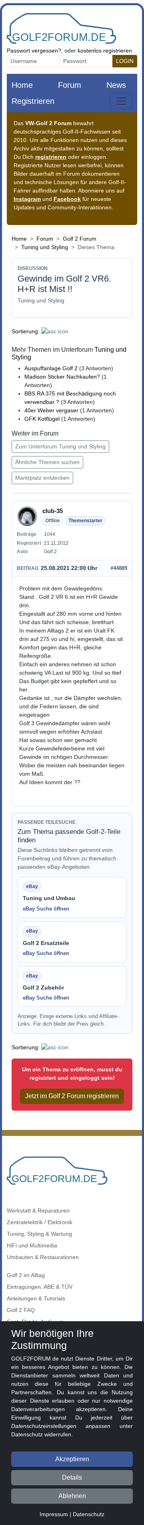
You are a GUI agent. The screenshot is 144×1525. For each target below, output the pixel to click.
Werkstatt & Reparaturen (38, 1210)
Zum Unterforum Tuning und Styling (60, 446)
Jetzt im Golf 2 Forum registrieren (72, 1096)
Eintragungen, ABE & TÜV (39, 1287)
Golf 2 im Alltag (26, 1275)
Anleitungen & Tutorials (36, 1298)
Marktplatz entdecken (42, 478)
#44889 (118, 568)
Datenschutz (88, 1514)
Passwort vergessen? (34, 50)
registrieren (50, 157)
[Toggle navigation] (121, 101)
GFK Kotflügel (42, 419)
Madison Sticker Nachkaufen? (62, 376)
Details (72, 1477)
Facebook (67, 199)
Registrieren (33, 101)
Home (22, 85)
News (116, 85)
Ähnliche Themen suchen (47, 462)
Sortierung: (26, 331)
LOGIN (125, 61)
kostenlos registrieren (105, 50)
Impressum (54, 1514)
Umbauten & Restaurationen (43, 1257)
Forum (69, 85)
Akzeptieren (72, 1459)
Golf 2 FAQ (21, 1310)
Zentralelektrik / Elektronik (39, 1222)
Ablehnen (72, 1496)
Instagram (27, 199)
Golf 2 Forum (79, 238)
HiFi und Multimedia (32, 1245)
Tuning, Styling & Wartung (39, 1234)
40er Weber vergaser (52, 410)
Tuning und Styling (44, 247)
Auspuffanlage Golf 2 (51, 368)
